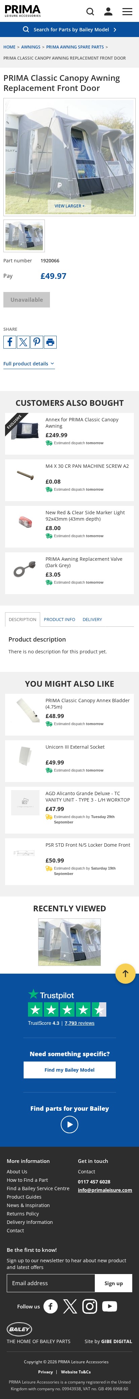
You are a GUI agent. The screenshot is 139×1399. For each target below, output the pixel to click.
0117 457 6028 (94, 1181)
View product (69, 434)
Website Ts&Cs (76, 1372)
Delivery (92, 619)
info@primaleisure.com (105, 1190)
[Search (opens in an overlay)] (90, 12)
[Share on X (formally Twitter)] (23, 342)
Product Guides (24, 1197)
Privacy (45, 1372)
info (59, 619)
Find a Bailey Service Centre (38, 1188)
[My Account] (108, 11)
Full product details (25, 363)
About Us (17, 1171)
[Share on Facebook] (9, 342)
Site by (108, 1341)
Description (22, 619)
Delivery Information (30, 1222)
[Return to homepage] (22, 11)
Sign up (114, 1283)
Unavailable (26, 299)
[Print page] (50, 342)
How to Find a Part (27, 1180)
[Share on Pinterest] (36, 342)
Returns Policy (23, 1213)
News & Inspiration (28, 1205)
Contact (15, 1230)
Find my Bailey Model (69, 1070)
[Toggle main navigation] (127, 11)
